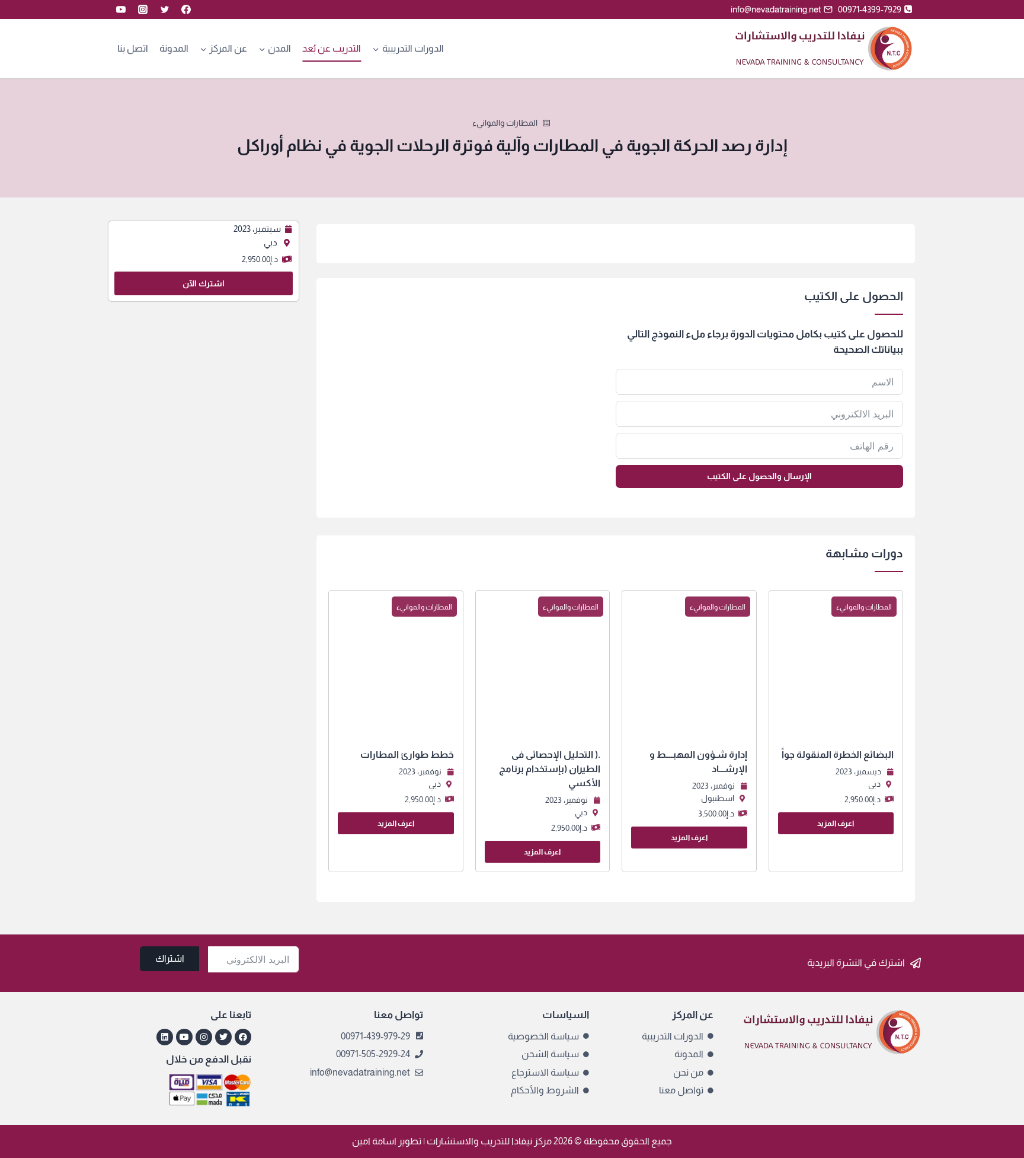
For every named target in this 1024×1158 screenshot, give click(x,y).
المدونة (173, 48)
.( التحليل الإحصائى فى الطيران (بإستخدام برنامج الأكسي (549, 768)
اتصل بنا (132, 48)
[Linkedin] (164, 1037)
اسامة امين (374, 1141)
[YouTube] (120, 9)
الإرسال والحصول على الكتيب (759, 476)
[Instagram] (142, 9)
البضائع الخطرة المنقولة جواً (838, 754)
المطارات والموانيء (504, 122)
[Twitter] (164, 9)
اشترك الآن (204, 283)
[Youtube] (184, 1037)
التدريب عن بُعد (331, 48)
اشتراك (169, 958)
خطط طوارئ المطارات (407, 754)
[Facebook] (186, 9)
